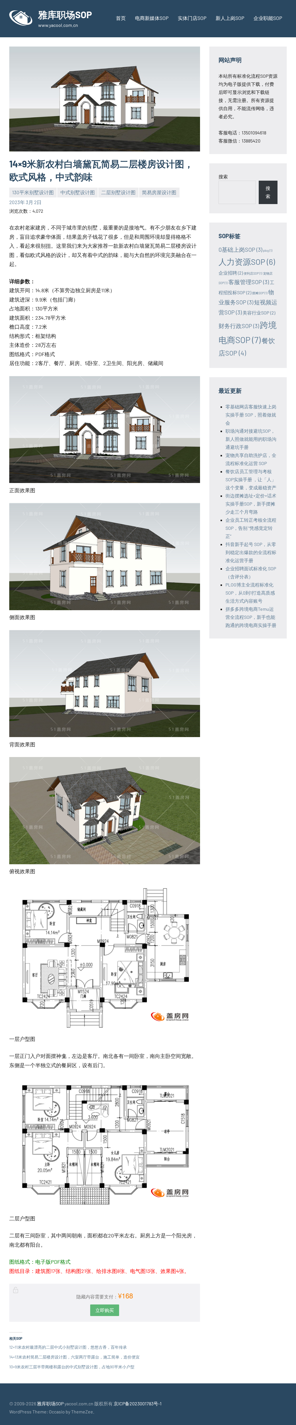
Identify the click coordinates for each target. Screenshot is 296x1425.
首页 (121, 18)
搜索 (223, 176)
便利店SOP (253, 273)
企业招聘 (231, 272)
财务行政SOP (239, 325)
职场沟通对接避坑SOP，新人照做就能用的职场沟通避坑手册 (250, 439)
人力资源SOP (247, 262)
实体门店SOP (192, 18)
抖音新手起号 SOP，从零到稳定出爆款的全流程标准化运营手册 (250, 552)
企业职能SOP (268, 18)
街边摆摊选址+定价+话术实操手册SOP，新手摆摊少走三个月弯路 (250, 504)
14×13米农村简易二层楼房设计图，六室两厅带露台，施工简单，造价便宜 (74, 1356)
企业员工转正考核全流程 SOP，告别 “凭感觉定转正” (250, 528)
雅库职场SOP (65, 14)
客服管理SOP (248, 281)
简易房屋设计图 (159, 192)
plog (267, 250)
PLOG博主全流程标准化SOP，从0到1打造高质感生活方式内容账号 (250, 593)
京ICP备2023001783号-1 (138, 1403)
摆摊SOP (259, 293)
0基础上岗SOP (240, 249)
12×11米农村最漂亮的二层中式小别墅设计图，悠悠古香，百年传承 (68, 1347)
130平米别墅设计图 (33, 192)
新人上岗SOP (230, 18)
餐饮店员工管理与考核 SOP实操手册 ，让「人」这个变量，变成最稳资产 (250, 479)
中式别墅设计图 (77, 192)
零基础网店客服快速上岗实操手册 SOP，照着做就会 (250, 414)
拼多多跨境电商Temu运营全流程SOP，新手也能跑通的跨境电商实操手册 (250, 617)
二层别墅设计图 (118, 192)
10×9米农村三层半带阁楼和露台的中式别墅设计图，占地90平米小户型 (71, 1366)
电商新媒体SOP (152, 18)
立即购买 (104, 1310)
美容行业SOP (259, 312)
